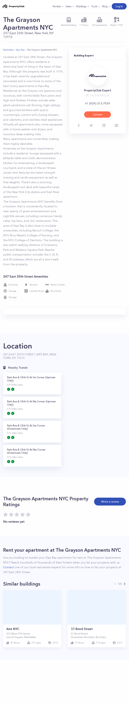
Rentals (57, 6)
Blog (104, 6)
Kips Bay (20, 49)
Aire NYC (12, 629)
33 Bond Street (82, 629)
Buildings (81, 6)
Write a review (110, 501)
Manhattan (8, 49)
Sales (68, 6)
